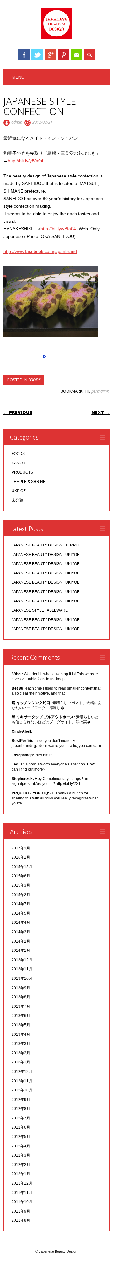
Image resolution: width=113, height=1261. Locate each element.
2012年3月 (21, 1155)
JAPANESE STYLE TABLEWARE (40, 610)
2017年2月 (21, 848)
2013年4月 (21, 1034)
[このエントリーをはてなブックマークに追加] (43, 358)
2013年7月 (21, 1006)
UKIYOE (19, 491)
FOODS (34, 380)
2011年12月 (22, 1183)
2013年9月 (21, 988)
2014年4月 (21, 922)
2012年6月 (21, 1127)
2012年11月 (22, 1081)
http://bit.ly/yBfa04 (25, 160)
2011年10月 (22, 1202)
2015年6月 (21, 876)
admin (16, 122)
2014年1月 (21, 950)
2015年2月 (21, 895)
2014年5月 (21, 913)
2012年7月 (21, 1118)
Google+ (50, 54)
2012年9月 (21, 1099)
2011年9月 (21, 1211)
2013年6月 (21, 1015)
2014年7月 (21, 904)
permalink (100, 391)
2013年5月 (21, 1025)
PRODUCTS (22, 472)
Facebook (24, 54)
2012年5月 (21, 1137)
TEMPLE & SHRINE (29, 481)
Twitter (37, 54)
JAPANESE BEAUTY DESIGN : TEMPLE (46, 545)
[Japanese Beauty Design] (56, 37)
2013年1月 (21, 1062)
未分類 (17, 500)
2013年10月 (22, 978)
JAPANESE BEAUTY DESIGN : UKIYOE (45, 554)
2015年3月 (21, 885)
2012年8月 (21, 1109)
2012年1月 (21, 1174)
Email (76, 54)
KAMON (18, 463)
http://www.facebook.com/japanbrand (40, 251)
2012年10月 (22, 1090)
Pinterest (63, 54)
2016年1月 (21, 857)
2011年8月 (21, 1220)
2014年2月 (21, 941)
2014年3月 (21, 932)
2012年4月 (21, 1146)
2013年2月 (21, 1053)
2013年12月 (22, 960)
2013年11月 (22, 969)
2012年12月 (22, 1071)
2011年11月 (22, 1193)
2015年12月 (22, 867)
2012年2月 (21, 1165)
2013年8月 (21, 997)
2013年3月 (21, 1043)
